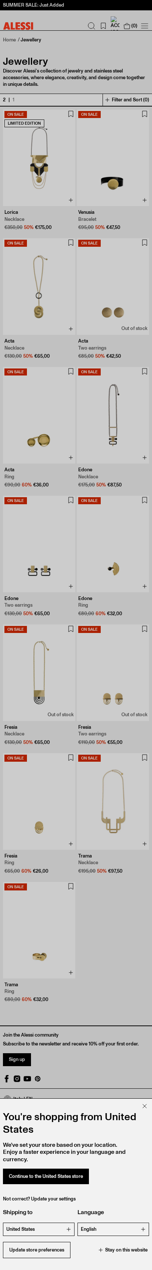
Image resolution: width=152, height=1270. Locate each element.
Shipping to (17, 1212)
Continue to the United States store (46, 1176)
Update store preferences (36, 1250)
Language (90, 1212)
